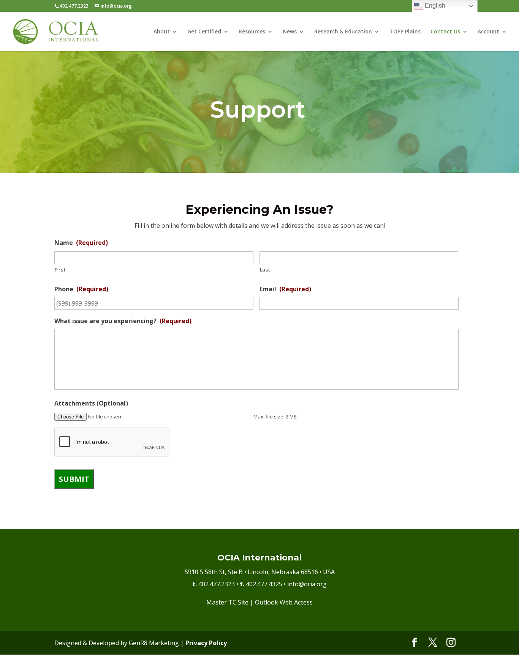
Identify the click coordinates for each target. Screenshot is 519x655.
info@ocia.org (307, 584)
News (290, 32)
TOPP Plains (405, 32)
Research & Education (343, 32)
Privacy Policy (206, 643)
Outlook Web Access (284, 602)
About (161, 32)
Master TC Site (227, 602)
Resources (252, 32)
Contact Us (445, 32)
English (434, 5)
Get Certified (204, 32)
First (60, 269)
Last (265, 269)
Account (488, 32)
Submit (74, 479)
